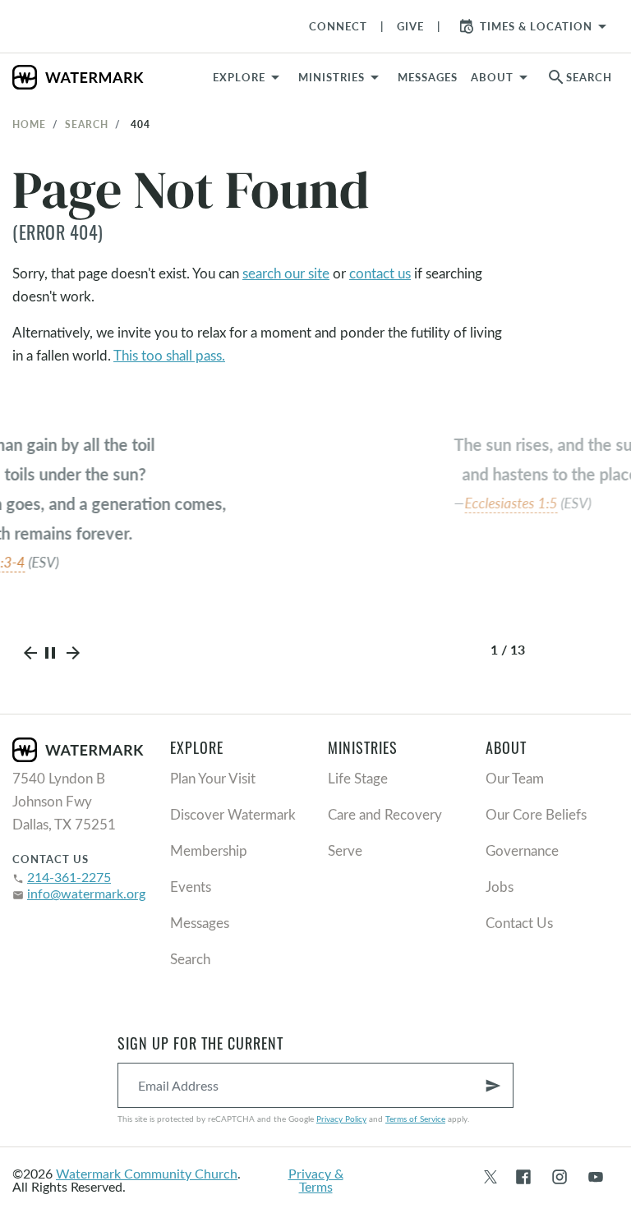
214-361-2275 (69, 876)
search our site (285, 273)
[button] (341, 77)
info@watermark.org (86, 893)
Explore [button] (239, 77)
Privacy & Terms (315, 1180)
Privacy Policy (341, 1118)
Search (86, 124)
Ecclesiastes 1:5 (272, 503)
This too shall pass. (169, 355)
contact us (380, 273)
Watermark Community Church (146, 1173)
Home (29, 124)
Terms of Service (415, 1118)
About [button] (492, 77)
